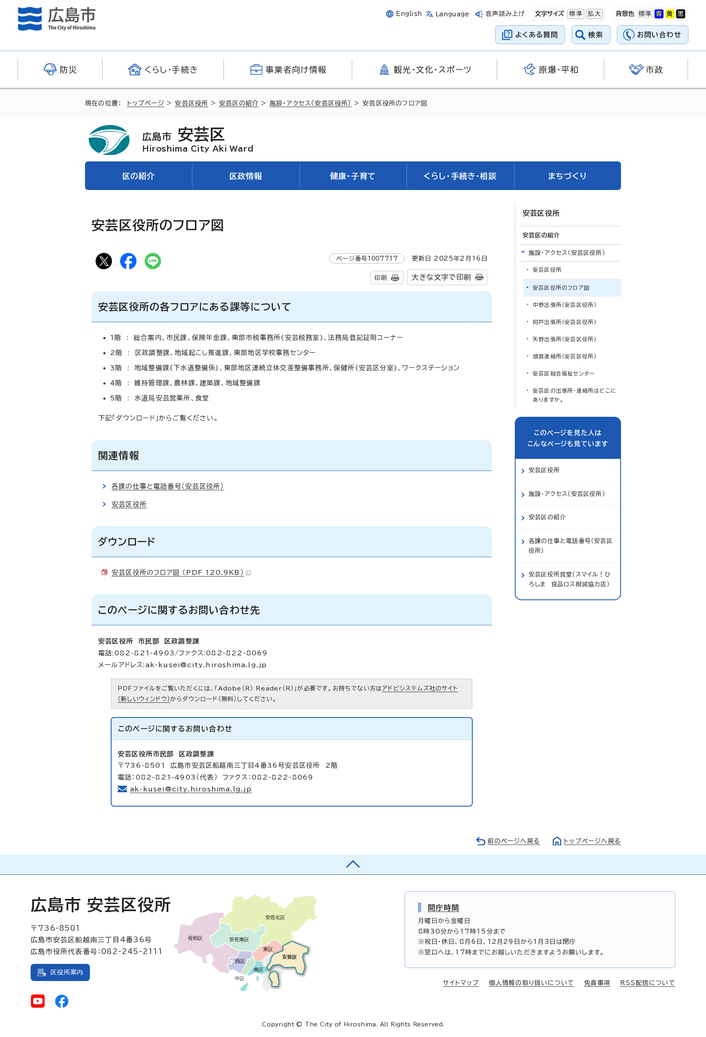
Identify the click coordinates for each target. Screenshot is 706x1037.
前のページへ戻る (513, 841)
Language (452, 14)
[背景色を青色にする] (659, 13)
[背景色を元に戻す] (645, 13)
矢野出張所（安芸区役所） (565, 339)
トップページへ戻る (592, 841)
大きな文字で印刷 (441, 277)
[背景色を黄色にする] (669, 13)
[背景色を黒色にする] (680, 13)
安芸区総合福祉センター (563, 373)
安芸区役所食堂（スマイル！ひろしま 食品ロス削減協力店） (570, 579)
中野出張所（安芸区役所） (565, 305)
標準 (574, 14)
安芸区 (197, 139)
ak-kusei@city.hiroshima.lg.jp (191, 789)
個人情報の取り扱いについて (531, 983)
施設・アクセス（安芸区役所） (311, 103)
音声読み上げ (505, 14)
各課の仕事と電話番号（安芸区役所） (168, 486)
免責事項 (597, 983)
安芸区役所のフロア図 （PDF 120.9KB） (178, 572)
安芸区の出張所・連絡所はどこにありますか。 (575, 395)
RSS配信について (647, 983)
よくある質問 (536, 34)
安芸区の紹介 (239, 103)
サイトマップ (461, 983)
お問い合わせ (659, 34)
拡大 (593, 14)
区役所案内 (66, 972)
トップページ (145, 103)
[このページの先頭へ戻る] (353, 864)
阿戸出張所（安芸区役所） (565, 322)
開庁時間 (443, 907)
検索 (595, 34)
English (409, 14)
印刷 (381, 278)
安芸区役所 (191, 103)
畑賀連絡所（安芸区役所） (565, 356)
